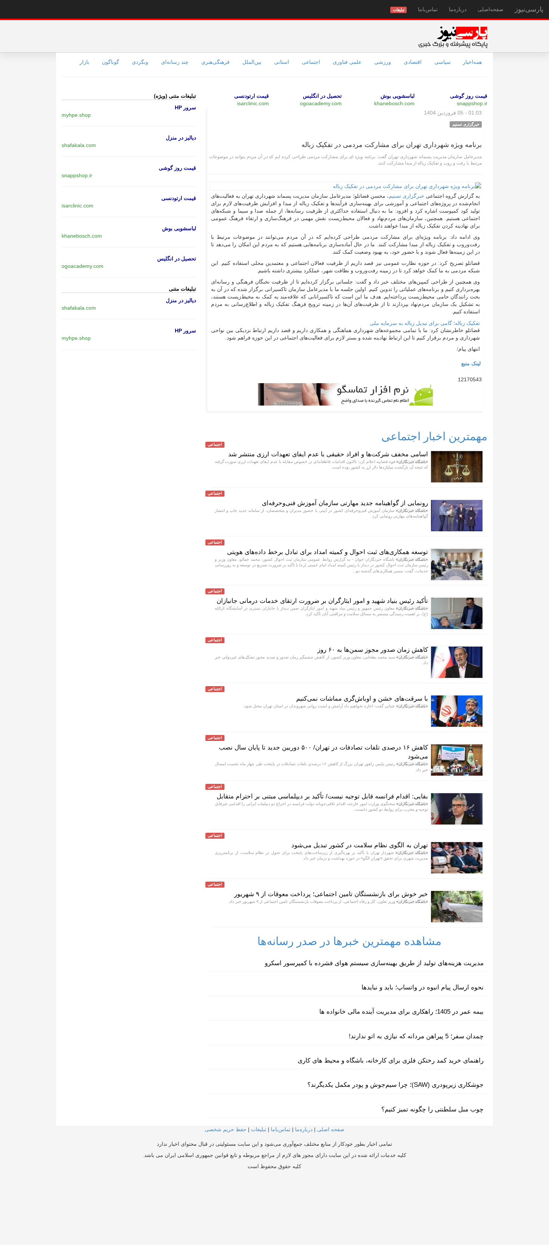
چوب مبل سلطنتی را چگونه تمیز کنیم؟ (432, 1109)
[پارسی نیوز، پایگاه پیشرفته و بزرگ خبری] (452, 37)
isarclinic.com (253, 103)
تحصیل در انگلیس (322, 96)
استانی (281, 62)
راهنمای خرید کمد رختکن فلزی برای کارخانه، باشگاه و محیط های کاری (391, 1060)
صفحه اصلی (330, 1129)
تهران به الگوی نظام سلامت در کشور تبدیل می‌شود (359, 845)
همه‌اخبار (472, 62)
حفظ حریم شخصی (225, 1129)
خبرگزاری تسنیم (406, 196)
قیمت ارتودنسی (251, 96)
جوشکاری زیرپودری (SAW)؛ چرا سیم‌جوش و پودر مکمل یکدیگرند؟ (395, 1084)
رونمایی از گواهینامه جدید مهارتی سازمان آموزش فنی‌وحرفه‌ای (345, 503)
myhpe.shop (76, 115)
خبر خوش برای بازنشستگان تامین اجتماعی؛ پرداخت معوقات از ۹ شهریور (331, 894)
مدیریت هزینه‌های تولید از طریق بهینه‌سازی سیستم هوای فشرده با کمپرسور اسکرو (374, 963)
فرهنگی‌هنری (215, 62)
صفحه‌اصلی (490, 9)
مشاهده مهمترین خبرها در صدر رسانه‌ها (349, 941)
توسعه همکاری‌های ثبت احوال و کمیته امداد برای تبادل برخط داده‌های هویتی (327, 552)
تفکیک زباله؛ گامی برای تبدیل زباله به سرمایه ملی (425, 323)
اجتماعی (311, 62)
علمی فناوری (347, 62)
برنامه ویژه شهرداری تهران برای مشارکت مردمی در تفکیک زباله (391, 144)
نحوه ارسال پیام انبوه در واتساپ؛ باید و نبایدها (423, 987)
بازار (84, 62)
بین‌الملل (251, 62)
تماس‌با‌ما (428, 9)
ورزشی (382, 62)
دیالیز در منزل (181, 138)
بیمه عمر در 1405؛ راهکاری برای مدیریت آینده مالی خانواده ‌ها (401, 1011)
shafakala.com (79, 145)
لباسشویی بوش (398, 96)
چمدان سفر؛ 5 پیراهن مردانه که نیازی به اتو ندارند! (416, 1036)
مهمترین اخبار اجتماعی (434, 436)
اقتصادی (413, 62)
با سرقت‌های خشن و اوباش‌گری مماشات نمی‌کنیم (362, 698)
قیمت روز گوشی (468, 96)
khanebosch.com (394, 103)
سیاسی (442, 62)
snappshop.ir (472, 103)
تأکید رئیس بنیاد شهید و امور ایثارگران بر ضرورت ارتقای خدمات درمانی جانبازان (322, 600)
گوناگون (110, 62)
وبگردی (140, 62)
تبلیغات (258, 1129)
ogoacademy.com (321, 103)
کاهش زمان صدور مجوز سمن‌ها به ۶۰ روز (372, 649)
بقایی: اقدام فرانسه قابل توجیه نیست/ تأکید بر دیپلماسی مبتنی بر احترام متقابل (322, 796)
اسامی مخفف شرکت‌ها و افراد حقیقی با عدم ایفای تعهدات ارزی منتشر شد (328, 454)
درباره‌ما (457, 9)
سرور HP (185, 107)
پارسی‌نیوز (529, 9)
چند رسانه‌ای (175, 62)
